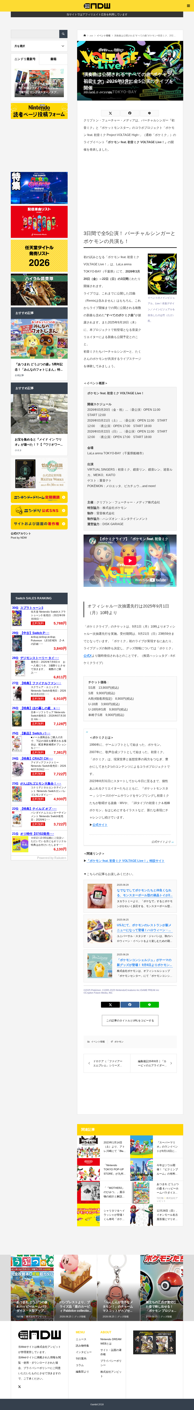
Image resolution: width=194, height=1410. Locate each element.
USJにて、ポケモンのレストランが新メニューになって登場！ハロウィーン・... (144, 928)
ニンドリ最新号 (25, 59)
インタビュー (84, 1352)
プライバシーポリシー (111, 1363)
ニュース (81, 1339)
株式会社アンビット (111, 1374)
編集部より (82, 1371)
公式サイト (100, 824)
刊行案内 (81, 1358)
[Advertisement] (130, 185)
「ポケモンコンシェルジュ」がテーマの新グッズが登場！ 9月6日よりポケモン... (144, 962)
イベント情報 (105, 92)
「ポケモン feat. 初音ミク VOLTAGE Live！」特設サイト (126, 860)
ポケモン (119, 1041)
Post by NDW (19, 537)
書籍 (53, 59)
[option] (32, 1300)
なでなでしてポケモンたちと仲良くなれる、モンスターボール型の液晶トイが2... (144, 893)
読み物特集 (82, 1345)
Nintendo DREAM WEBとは (110, 1341)
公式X (88, 655)
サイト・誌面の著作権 (111, 1352)
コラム (80, 1365)
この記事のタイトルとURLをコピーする (130, 1020)
